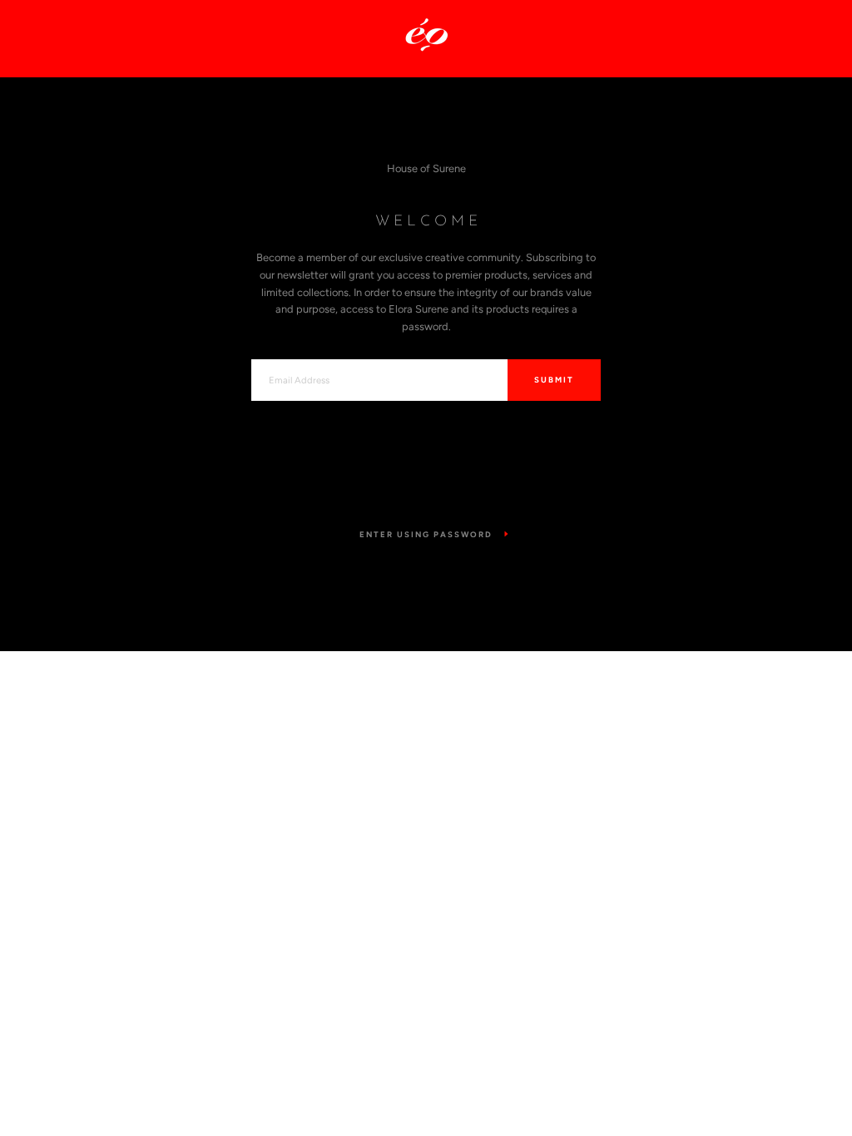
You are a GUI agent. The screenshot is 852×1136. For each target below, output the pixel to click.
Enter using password (426, 534)
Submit (554, 379)
